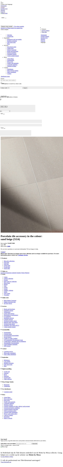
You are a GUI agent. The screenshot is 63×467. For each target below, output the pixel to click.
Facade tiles (10, 36)
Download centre (11, 47)
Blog (8, 44)
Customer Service (23, 255)
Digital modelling (11, 53)
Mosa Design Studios (12, 70)
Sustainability (10, 60)
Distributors (10, 69)
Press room (10, 61)
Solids (8, 246)
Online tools (10, 48)
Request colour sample (6, 26)
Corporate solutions (12, 64)
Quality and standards (12, 63)
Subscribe (34, 443)
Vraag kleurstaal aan (6, 462)
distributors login (5, 76)
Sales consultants (11, 72)
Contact (9, 73)
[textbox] (8, 80)
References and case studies (14, 39)
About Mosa (10, 58)
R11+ (6, 106)
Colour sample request (13, 55)
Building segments (12, 41)
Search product (45, 30)
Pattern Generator (11, 50)
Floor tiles (44, 32)
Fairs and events (11, 42)
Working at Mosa (11, 66)
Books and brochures (12, 51)
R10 (2, 106)
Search (25, 88)
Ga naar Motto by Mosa (7, 456)
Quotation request (11, 54)
